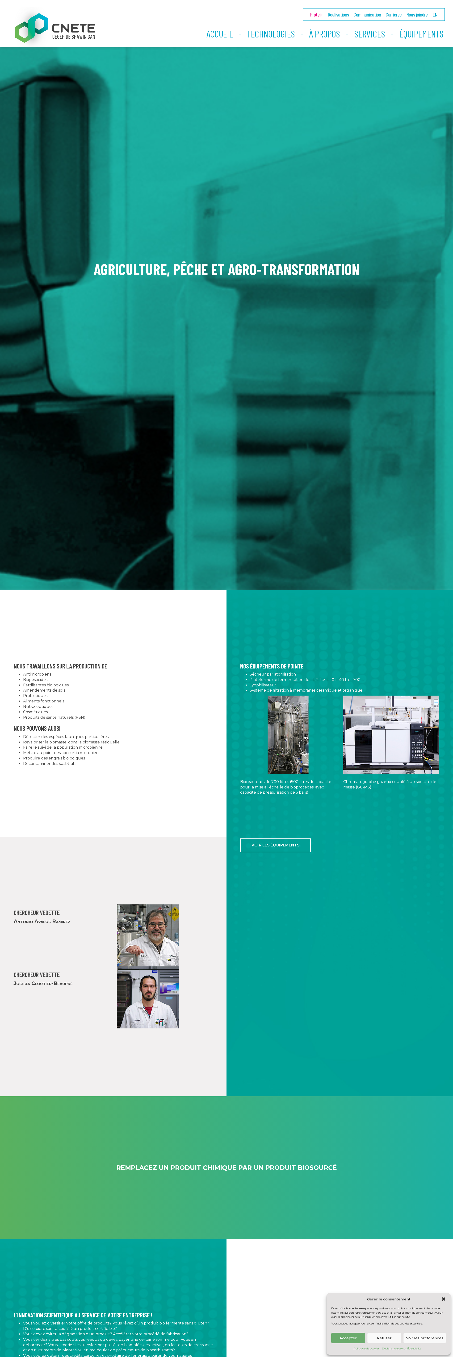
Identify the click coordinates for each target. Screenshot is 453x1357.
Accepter (348, 1338)
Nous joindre (417, 14)
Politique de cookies (366, 1348)
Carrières (394, 14)
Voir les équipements (276, 845)
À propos (324, 33)
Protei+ (316, 14)
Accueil (219, 33)
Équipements (421, 33)
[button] (443, 1299)
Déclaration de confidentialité (401, 1348)
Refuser (384, 1338)
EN (434, 14)
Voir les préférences (424, 1338)
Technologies (271, 33)
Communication (367, 14)
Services (369, 33)
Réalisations (338, 14)
